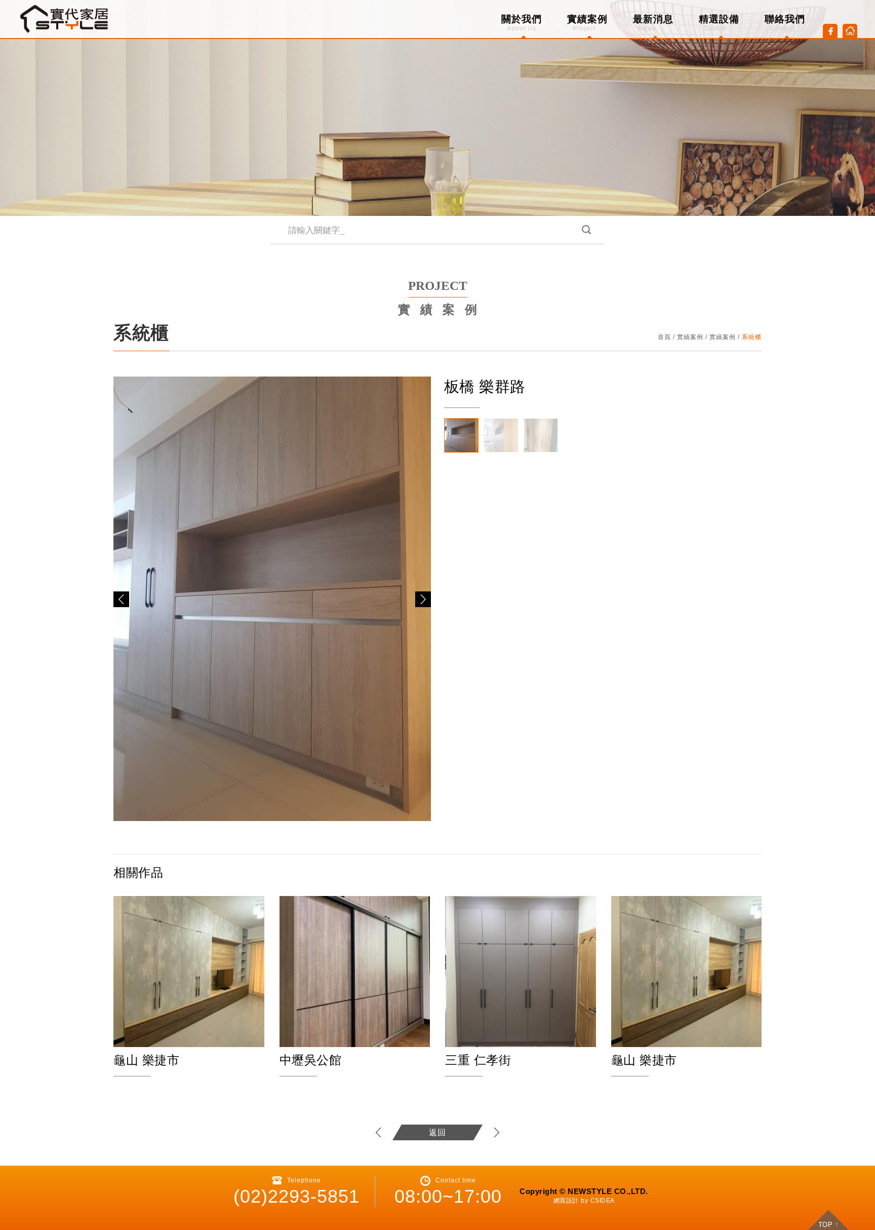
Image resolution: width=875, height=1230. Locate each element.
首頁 (664, 337)
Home (850, 31)
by (584, 1200)
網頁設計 (566, 1200)
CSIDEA (602, 1200)
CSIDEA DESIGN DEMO (65, 19)
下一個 (496, 1132)
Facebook (830, 31)
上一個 (379, 1132)
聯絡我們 (785, 23)
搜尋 (586, 230)
